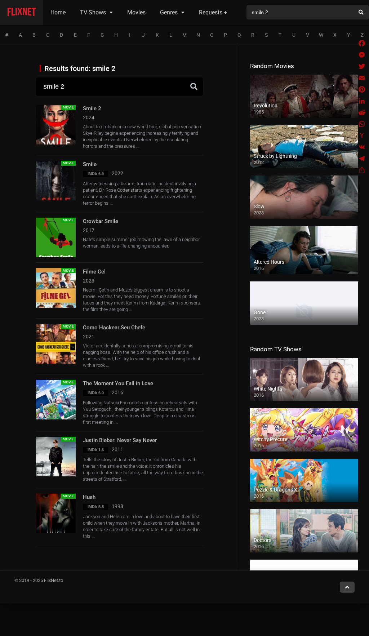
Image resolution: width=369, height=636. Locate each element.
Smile (90, 164)
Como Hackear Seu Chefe (114, 327)
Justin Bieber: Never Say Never (120, 440)
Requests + (213, 12)
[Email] (362, 78)
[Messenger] (362, 55)
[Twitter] (362, 66)
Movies (136, 12)
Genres (169, 12)
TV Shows (93, 12)
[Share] (362, 170)
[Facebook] (362, 43)
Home (58, 12)
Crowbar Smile (100, 221)
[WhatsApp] (362, 124)
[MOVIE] (56, 143)
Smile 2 (92, 108)
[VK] (362, 147)
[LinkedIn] (362, 101)
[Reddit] (362, 112)
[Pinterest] (362, 89)
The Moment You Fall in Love (118, 383)
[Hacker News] (362, 135)
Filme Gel (94, 271)
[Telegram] (362, 158)
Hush (89, 497)
